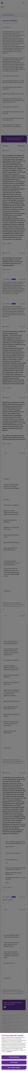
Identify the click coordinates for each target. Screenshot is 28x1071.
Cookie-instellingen (14, 1057)
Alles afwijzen (14, 1062)
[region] (14, 1052)
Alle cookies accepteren (14, 1067)
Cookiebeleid (9, 1051)
